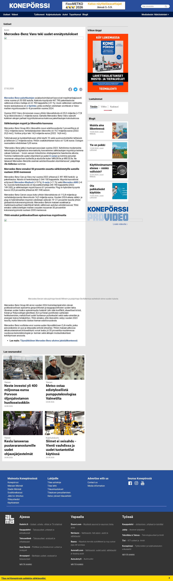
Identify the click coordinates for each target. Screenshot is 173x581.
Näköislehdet (160, 14)
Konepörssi (13, 482)
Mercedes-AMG (70, 182)
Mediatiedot (147, 14)
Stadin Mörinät (14, 489)
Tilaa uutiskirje (54, 482)
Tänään (93, 106)
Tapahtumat (75, 14)
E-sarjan (53, 155)
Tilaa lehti (52, 486)
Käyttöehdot (13, 502)
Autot (65, 14)
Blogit (85, 14)
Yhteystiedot (14, 499)
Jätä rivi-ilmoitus (15, 496)
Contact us (93, 482)
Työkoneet (39, 14)
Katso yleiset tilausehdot (59, 496)
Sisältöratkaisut (15, 492)
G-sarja (46, 182)
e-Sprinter (31, 105)
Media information (96, 486)
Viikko (104, 106)
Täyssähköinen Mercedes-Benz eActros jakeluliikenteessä (48, 340)
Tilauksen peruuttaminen (59, 492)
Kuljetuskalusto (53, 14)
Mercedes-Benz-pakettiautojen (19, 97)
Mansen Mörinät (15, 486)
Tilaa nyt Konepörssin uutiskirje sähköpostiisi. (23, 578)
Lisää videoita (120, 224)
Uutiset (6, 14)
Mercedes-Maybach (24, 182)
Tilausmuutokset (55, 489)
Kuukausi (114, 106)
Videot (15, 14)
